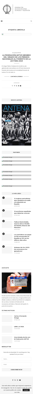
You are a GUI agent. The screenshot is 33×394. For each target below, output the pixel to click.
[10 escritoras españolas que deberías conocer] (7, 213)
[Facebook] (12, 380)
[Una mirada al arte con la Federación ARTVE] (7, 339)
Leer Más (17, 392)
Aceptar (26, 390)
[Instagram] (17, 380)
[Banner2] (16, 161)
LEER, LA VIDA (19, 326)
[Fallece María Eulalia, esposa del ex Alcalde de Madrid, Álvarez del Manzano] (7, 224)
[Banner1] (16, 157)
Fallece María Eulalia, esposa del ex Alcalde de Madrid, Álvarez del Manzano (22, 224)
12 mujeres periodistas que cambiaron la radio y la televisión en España (22, 201)
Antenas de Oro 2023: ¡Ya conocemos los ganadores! (22, 249)
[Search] (31, 21)
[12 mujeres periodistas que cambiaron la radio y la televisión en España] (7, 201)
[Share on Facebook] (14, 86)
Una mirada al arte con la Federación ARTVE (22, 338)
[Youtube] (20, 380)
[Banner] (16, 165)
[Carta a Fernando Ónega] (7, 318)
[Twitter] (15, 380)
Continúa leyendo (16, 76)
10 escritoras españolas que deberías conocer (22, 212)
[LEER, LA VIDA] (7, 329)
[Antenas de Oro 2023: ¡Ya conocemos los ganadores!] (7, 249)
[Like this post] (12, 86)
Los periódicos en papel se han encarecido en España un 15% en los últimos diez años (22, 237)
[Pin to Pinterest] (18, 86)
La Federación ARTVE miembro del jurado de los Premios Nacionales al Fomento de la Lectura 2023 (16, 58)
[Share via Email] (20, 86)
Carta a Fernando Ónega (20, 317)
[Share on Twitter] (16, 86)
